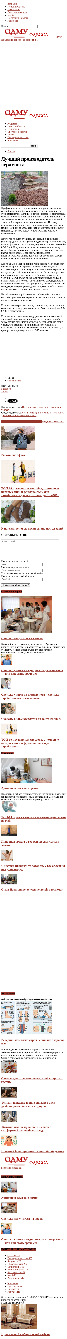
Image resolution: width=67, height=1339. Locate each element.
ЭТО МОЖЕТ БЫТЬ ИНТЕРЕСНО (21, 421)
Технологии (13, 9)
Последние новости (18, 18)
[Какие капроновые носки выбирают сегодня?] (18, 522)
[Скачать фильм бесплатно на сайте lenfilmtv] (8, 712)
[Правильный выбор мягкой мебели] (19, 1328)
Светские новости (17, 12)
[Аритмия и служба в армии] (26, 782)
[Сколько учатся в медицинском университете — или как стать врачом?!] (6, 664)
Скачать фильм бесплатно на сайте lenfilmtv (31, 718)
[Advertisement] (33, 74)
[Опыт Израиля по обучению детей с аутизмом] (9, 883)
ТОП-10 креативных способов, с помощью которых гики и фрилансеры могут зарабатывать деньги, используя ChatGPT (30, 492)
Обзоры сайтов (17, 1264)
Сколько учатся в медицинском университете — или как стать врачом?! (32, 672)
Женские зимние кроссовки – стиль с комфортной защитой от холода (26, 1128)
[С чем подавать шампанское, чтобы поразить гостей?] (9, 1072)
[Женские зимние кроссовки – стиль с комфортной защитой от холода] (9, 1121)
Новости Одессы (16, 6)
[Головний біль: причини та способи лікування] (9, 1145)
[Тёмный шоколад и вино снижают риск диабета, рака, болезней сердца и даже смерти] (9, 1096)
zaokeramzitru (14, 380)
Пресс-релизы (14, 1286)
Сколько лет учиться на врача (22, 638)
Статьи (11, 151)
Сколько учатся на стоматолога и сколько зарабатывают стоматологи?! (30, 696)
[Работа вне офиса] (18, 449)
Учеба (10, 15)
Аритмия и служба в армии (19, 788)
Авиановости (16, 1278)
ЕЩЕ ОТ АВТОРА (53, 421)
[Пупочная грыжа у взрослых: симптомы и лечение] (9, 835)
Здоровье (12, 3)
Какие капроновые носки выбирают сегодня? (32, 528)
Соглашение (14, 1289)
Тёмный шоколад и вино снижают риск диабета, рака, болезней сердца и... (28, 1104)
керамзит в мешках (11, 1167)
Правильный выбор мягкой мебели (25, 1334)
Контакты (12, 20)
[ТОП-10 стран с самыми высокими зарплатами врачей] (9, 811)
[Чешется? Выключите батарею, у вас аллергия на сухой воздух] (7, 859)
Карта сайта (13, 1291)
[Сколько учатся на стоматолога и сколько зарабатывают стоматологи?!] (6, 688)
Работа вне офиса (13, 455)
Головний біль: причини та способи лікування (32, 1151)
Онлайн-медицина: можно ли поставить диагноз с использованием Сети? (32, 414)
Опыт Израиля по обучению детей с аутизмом (32, 889)
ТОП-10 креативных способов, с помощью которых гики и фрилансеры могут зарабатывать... (30, 743)
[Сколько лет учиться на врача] (26, 632)
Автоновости (16, 1272)
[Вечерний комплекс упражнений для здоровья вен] (26, 1034)
